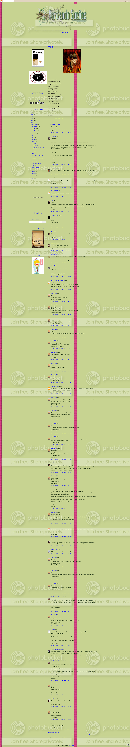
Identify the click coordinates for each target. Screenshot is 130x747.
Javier (52, 231)
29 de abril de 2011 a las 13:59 (61, 444)
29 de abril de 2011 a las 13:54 (61, 420)
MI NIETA (34, 161)
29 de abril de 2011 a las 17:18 (61, 508)
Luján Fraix (53, 136)
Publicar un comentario (53, 732)
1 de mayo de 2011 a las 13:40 (60, 729)
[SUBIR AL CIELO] (128, 745)
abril (33, 141)
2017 (32, 112)
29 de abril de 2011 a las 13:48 (61, 382)
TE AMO (34, 143)
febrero (34, 173)
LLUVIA (34, 153)
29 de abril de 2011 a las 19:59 (61, 536)
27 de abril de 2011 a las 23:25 (61, 187)
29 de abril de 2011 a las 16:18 (61, 472)
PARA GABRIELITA (36, 163)
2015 (32, 116)
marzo (34, 171)
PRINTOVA (53, 698)
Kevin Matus (54, 168)
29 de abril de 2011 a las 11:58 (61, 276)
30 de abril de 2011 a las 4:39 (60, 645)
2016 (32, 114)
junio (33, 137)
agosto (34, 133)
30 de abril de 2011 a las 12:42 (61, 719)
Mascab (53, 629)
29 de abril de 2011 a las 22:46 (61, 553)
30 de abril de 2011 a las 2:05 (60, 611)
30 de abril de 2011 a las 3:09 (60, 625)
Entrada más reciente (53, 734)
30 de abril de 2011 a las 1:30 (60, 567)
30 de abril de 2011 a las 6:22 (60, 695)
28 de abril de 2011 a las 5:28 (60, 228)
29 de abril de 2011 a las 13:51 (61, 393)
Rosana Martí (54, 254)
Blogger (72, 745)
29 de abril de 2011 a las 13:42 (61, 325)
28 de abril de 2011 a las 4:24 (60, 211)
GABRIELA (34, 165)
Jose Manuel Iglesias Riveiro (58, 280)
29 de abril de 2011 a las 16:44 (61, 485)
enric (52, 177)
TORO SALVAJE (55, 215)
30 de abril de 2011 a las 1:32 (60, 593)
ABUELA (34, 151)
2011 (32, 122)
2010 (32, 178)
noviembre (35, 126)
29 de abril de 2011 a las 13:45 (61, 348)
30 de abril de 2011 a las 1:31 (60, 580)
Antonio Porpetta (55, 386)
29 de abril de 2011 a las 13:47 (61, 371)
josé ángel (53, 526)
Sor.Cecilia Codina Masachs (57, 596)
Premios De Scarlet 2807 (38, 93)
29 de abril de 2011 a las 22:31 (61, 545)
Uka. (52, 200)
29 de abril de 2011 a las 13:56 (61, 433)
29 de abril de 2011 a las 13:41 (61, 314)
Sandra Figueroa (55, 549)
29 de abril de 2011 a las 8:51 (60, 262)
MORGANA (53, 243)
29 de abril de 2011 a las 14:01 (61, 459)
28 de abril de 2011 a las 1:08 (60, 196)
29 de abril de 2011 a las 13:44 (61, 337)
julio (33, 135)
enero (33, 175)
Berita (52, 540)
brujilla (52, 462)
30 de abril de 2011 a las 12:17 (61, 706)
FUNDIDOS (35, 145)
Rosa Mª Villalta (55, 190)
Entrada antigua (93, 734)
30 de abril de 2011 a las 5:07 (60, 680)
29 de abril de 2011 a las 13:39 (61, 301)
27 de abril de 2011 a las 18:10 (61, 132)
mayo (33, 139)
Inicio (73, 734)
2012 (32, 120)
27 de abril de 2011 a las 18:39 (61, 164)
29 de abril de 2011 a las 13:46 (61, 359)
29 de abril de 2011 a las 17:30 (61, 523)
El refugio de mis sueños (57, 649)
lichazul (53, 265)
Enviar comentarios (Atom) (60, 737)
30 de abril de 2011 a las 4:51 (60, 657)
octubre (34, 128)
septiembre (35, 130)
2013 (32, 118)
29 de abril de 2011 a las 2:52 (60, 239)
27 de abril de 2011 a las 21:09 (61, 174)
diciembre (34, 124)
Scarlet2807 (54, 293)
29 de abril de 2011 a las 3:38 (60, 250)
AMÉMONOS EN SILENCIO (38, 159)
